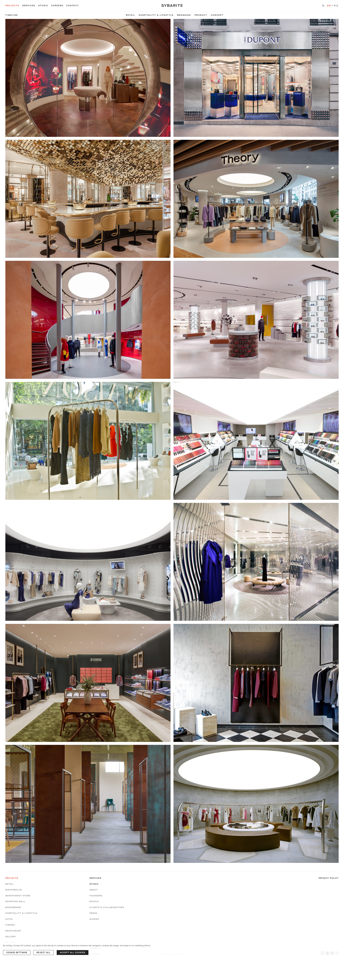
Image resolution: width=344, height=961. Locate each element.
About (93, 890)
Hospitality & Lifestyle (156, 15)
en (329, 5)
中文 (336, 5)
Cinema (10, 925)
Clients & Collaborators (106, 907)
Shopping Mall (15, 901)
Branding (184, 15)
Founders (95, 895)
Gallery (10, 936)
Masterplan (13, 890)
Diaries (94, 919)
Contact (72, 5)
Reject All (44, 952)
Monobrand (13, 907)
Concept (217, 15)
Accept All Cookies (72, 952)
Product (201, 15)
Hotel (9, 919)
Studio (43, 5)
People (94, 901)
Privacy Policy (329, 878)
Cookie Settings (16, 952)
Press (93, 913)
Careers (57, 5)
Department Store (18, 895)
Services (28, 5)
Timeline (11, 15)
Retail (130, 15)
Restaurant (13, 931)
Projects (12, 5)
